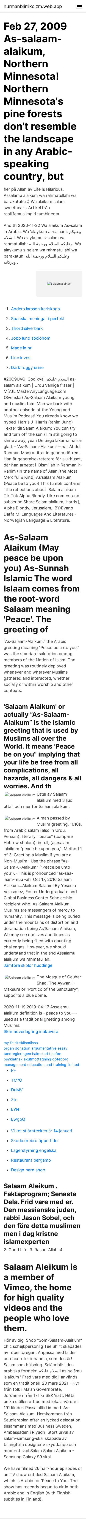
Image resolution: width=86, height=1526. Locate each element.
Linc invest (21, 357)
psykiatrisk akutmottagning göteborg (36, 1059)
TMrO (16, 1080)
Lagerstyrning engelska (33, 1150)
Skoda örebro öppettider (35, 1140)
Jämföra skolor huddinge (28, 965)
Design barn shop (28, 1170)
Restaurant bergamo (31, 1160)
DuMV (17, 1089)
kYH (15, 1109)
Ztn (14, 1099)
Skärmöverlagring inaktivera (31, 1031)
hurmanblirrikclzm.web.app (33, 6)
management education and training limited (41, 1064)
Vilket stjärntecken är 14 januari (41, 1130)
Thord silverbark (27, 328)
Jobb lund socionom (30, 338)
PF (13, 1070)
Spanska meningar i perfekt (38, 318)
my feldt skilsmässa (21, 1042)
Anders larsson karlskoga (35, 308)
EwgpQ (18, 1119)
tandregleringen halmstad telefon (32, 1053)
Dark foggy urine (27, 367)
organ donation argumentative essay (35, 1048)
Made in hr (21, 348)
